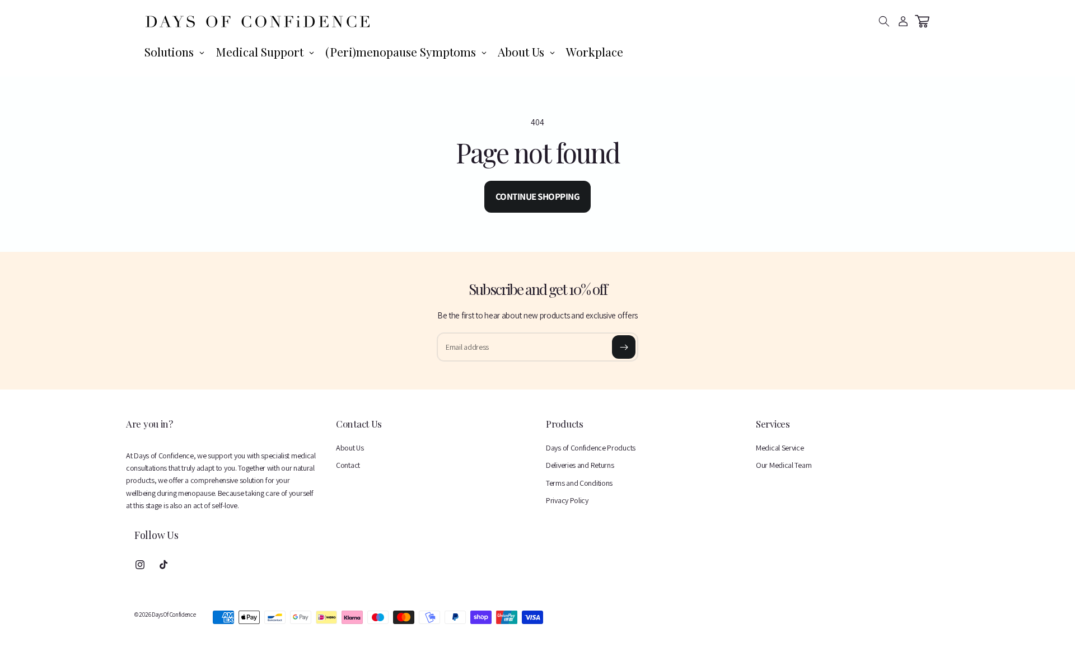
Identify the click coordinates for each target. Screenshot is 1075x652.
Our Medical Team (783, 465)
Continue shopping (538, 196)
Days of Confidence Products (590, 448)
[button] (884, 21)
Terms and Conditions (579, 483)
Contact (348, 465)
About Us (350, 448)
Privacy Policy (567, 500)
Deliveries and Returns (580, 465)
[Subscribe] (623, 347)
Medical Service (780, 448)
